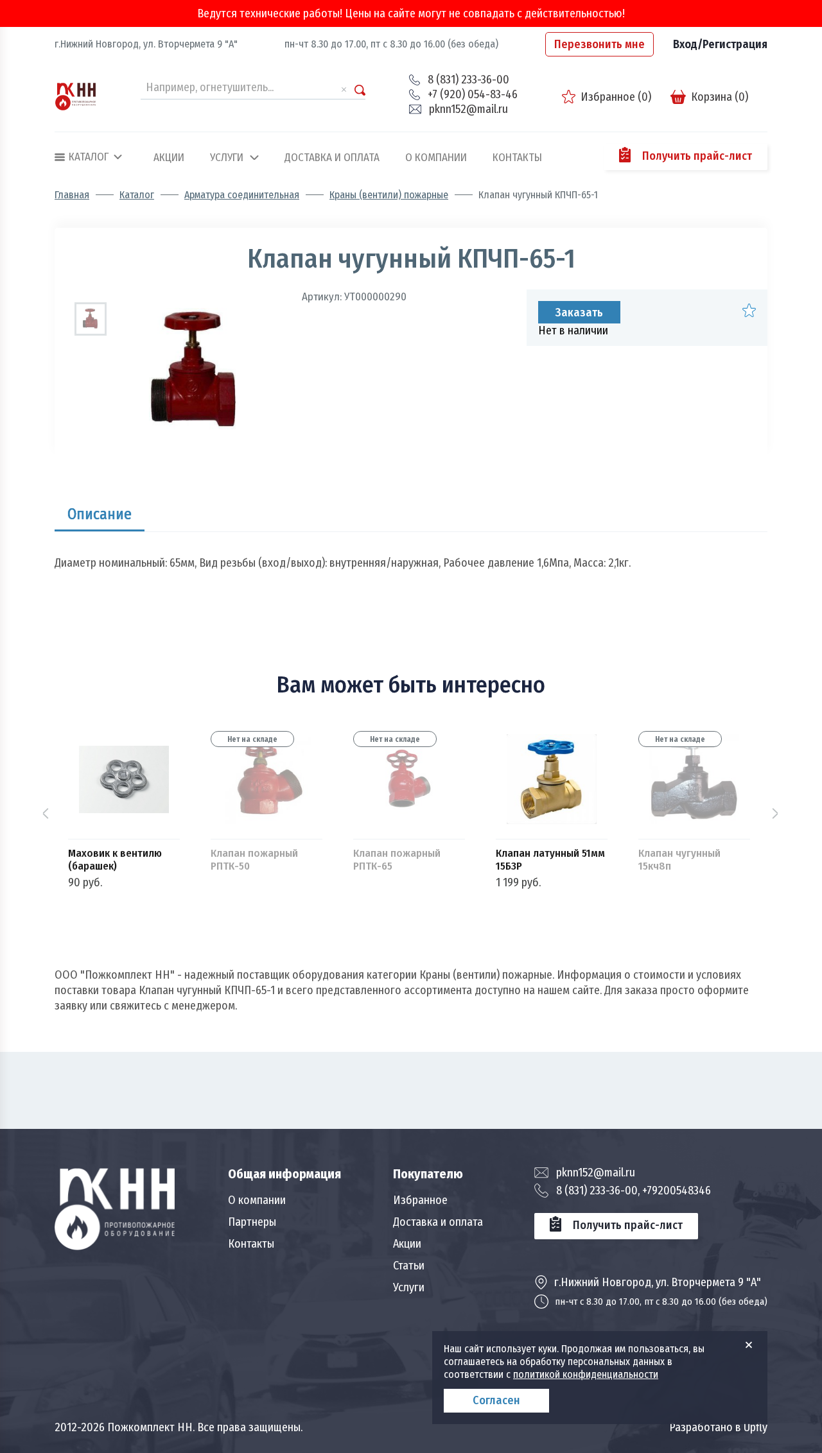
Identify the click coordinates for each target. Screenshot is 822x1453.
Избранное (420, 1200)
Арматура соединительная (241, 195)
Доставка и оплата (332, 158)
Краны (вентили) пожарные (388, 195)
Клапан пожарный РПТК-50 (254, 860)
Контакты (517, 158)
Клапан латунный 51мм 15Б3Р (550, 860)
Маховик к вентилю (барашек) (115, 860)
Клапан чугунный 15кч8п (679, 860)
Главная (72, 195)
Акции (168, 158)
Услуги (226, 158)
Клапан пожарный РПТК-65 (397, 860)
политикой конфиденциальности (585, 1374)
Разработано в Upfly (718, 1427)
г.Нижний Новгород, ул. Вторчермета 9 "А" (146, 44)
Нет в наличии (573, 330)
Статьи (408, 1265)
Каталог (136, 195)
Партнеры (252, 1222)
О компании (436, 158)
